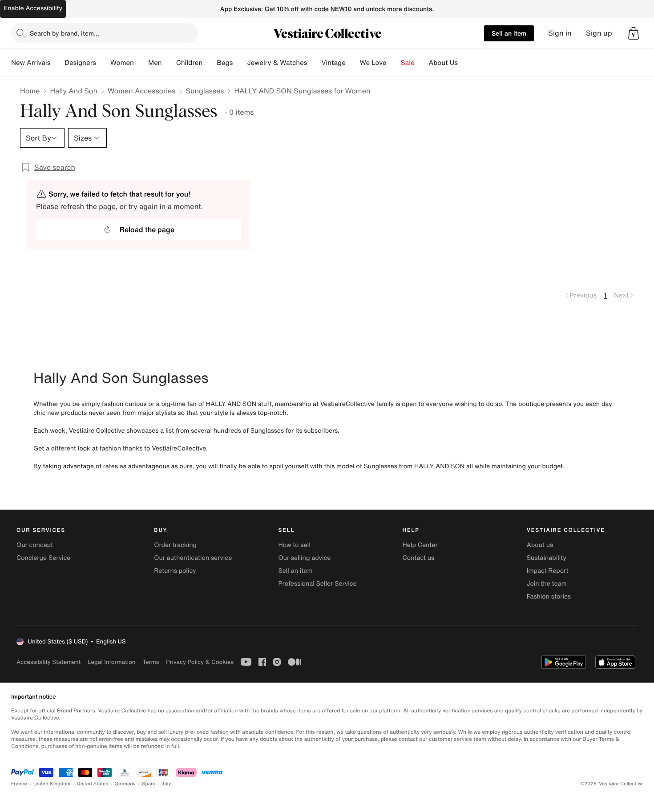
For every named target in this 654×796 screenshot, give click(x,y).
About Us (443, 63)
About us (540, 545)
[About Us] (464, 62)
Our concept (34, 545)
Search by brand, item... (64, 33)
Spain (148, 783)
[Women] (141, 62)
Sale (408, 63)
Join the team (547, 583)
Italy (166, 783)
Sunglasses (205, 90)
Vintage (333, 63)
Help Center (420, 545)
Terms (150, 662)
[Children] (209, 62)
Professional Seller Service (317, 583)
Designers (80, 63)
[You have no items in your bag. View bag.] (633, 33)
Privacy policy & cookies (200, 662)
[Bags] (239, 62)
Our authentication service (193, 558)
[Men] (169, 62)
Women (122, 63)
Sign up (599, 33)
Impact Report (548, 570)
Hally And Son (73, 90)
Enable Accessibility (33, 8)
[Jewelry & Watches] (314, 62)
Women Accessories (141, 90)
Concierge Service (43, 558)
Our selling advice (304, 558)
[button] (633, 33)
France (19, 783)
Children (189, 63)
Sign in (560, 33)
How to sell (294, 545)
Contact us (419, 558)
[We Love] (393, 62)
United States (93, 783)
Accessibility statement (48, 662)
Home (30, 90)
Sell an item (509, 33)
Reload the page (147, 229)
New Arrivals (30, 63)
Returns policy (175, 570)
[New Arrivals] (57, 62)
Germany (125, 783)
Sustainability (546, 558)
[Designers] (103, 62)
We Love (373, 63)
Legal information (111, 662)
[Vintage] (352, 62)
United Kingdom (52, 783)
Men (155, 63)
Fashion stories (549, 596)
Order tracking (175, 545)
